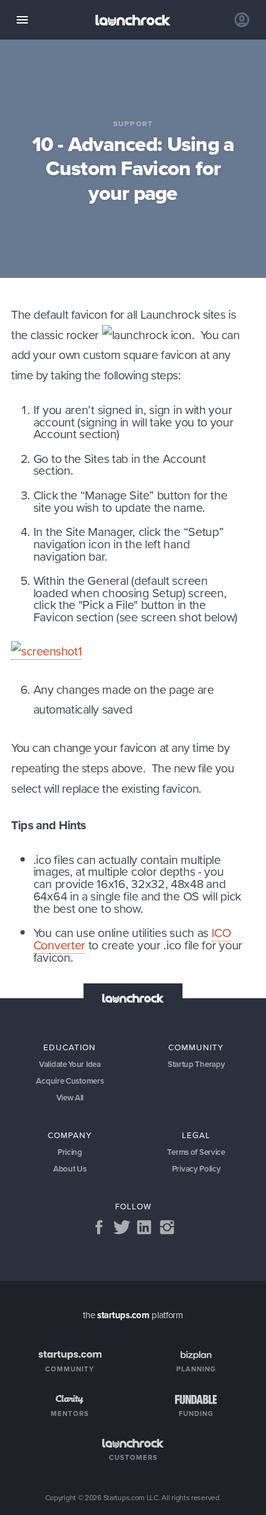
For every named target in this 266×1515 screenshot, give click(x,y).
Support (133, 124)
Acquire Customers (69, 1081)
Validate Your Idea (70, 1064)
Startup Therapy (196, 1064)
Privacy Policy (196, 1169)
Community (196, 1047)
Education (69, 1047)
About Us (70, 1169)
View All (70, 1097)
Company (70, 1135)
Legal (196, 1135)
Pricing (70, 1152)
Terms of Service (196, 1152)
